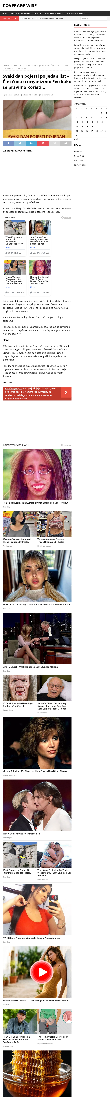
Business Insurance (76, 13)
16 (106, 122)
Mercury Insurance (54, 13)
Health (37, 13)
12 (87, 122)
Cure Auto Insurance (20, 13)
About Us (78, 151)
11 (82, 122)
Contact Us (79, 156)
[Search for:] (93, 18)
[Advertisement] (37, 43)
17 (77, 126)
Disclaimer (79, 160)
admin (25, 95)
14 (97, 122)
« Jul (76, 139)
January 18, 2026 (12, 95)
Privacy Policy (80, 165)
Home (4, 13)
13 (92, 122)
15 (101, 122)
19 (87, 126)
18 (82, 126)
